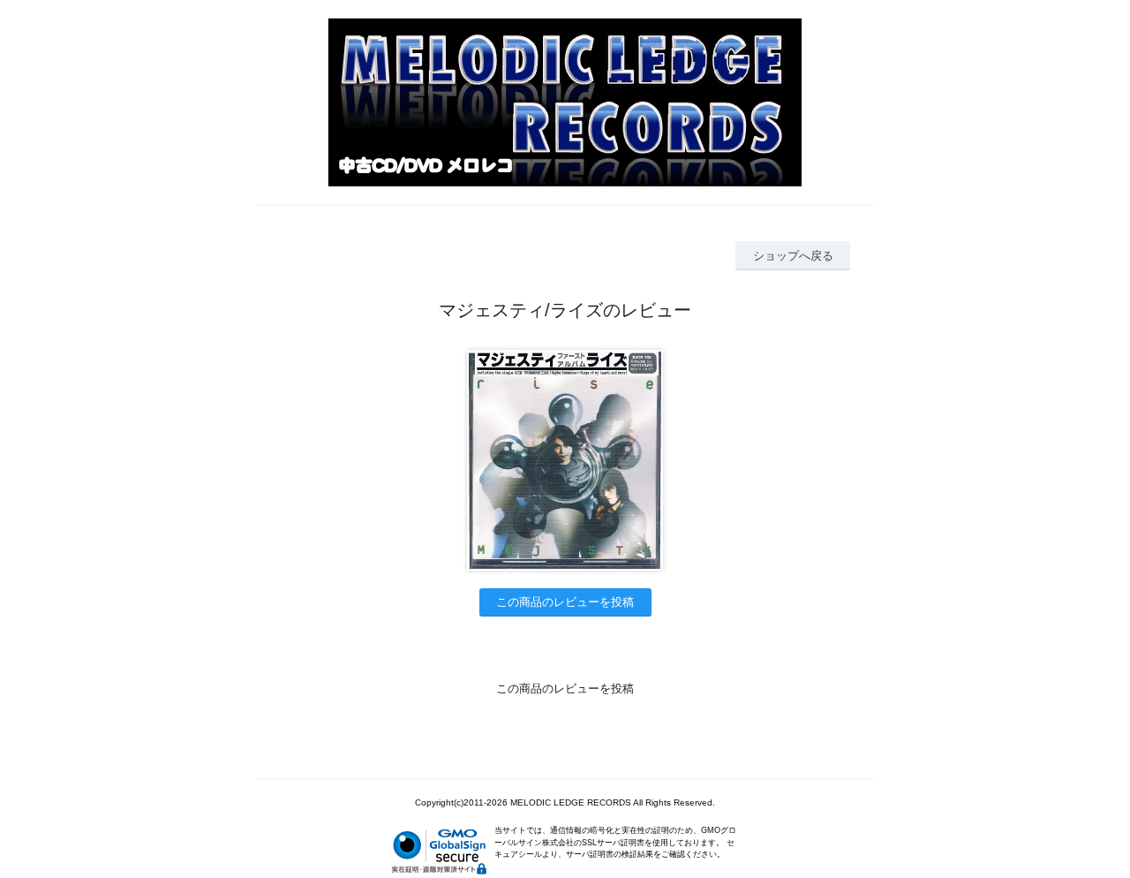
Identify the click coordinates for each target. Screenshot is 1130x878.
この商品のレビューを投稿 (565, 602)
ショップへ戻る (793, 255)
